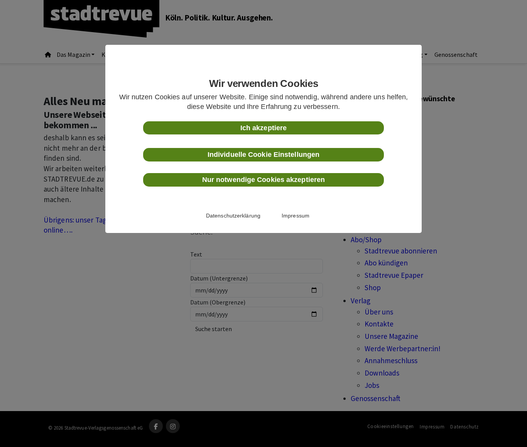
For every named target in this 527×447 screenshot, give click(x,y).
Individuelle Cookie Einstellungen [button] (263, 154)
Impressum (295, 215)
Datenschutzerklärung (233, 215)
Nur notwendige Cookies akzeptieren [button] (263, 180)
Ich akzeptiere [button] (263, 128)
